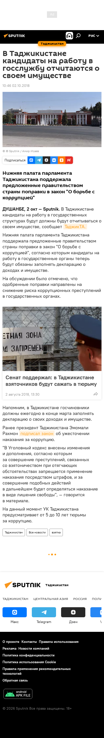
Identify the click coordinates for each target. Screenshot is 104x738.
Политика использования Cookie (29, 662)
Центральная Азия (50, 598)
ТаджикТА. (75, 226)
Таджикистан (14, 532)
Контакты (29, 641)
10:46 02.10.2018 (16, 85)
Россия (80, 598)
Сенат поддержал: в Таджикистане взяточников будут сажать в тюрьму (51, 380)
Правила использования (59, 641)
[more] (96, 394)
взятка (56, 532)
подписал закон (36, 433)
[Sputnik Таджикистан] (15, 37)
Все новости (37, 532)
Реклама (9, 648)
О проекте (11, 641)
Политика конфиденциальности (29, 655)
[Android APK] (18, 694)
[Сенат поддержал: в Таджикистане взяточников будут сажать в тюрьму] (52, 339)
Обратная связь (15, 680)
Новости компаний (33, 648)
